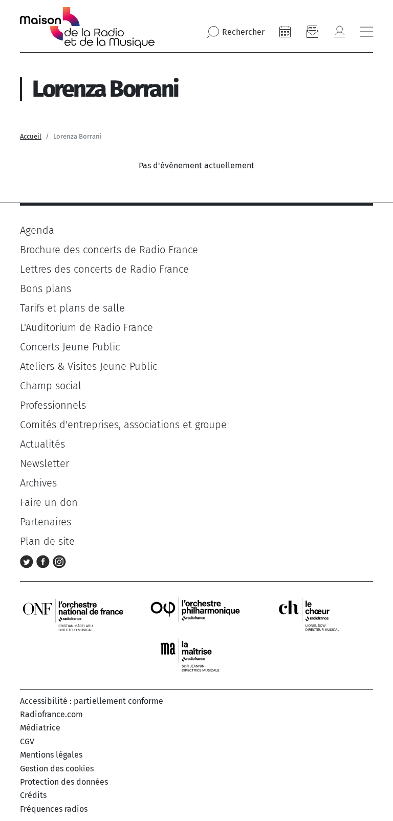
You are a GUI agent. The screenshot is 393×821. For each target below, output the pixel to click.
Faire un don (49, 502)
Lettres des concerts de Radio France (104, 269)
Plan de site (47, 541)
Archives (38, 483)
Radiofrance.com (51, 714)
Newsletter (44, 463)
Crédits (33, 795)
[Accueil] (87, 27)
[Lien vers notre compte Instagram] (59, 560)
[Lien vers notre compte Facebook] (44, 560)
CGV (27, 741)
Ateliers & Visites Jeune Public (88, 366)
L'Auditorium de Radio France (86, 327)
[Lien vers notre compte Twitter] (28, 560)
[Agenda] (285, 31)
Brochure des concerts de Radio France (109, 249)
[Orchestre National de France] (73, 614)
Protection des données (64, 782)
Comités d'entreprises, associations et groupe (123, 424)
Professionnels (53, 405)
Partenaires (45, 522)
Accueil (30, 136)
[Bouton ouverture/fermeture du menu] (366, 31)
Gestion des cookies (57, 768)
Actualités (42, 444)
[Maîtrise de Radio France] (196, 655)
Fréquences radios (54, 809)
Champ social (50, 386)
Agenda (37, 230)
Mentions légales (51, 755)
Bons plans (45, 288)
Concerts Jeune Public (70, 347)
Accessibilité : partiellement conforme (91, 701)
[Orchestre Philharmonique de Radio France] (196, 614)
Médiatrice (40, 728)
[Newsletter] (312, 31)
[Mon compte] (339, 31)
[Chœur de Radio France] (320, 614)
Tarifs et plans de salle (72, 308)
